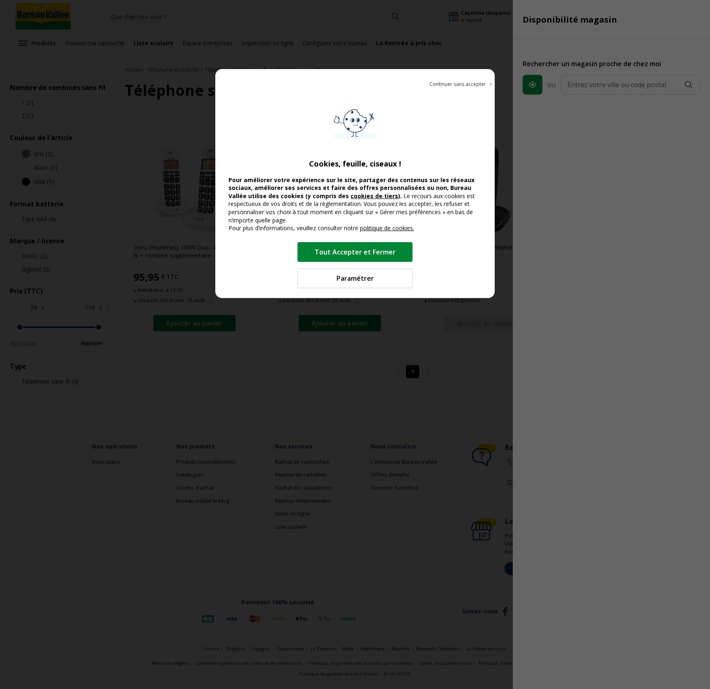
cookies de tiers (374, 196)
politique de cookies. (387, 228)
